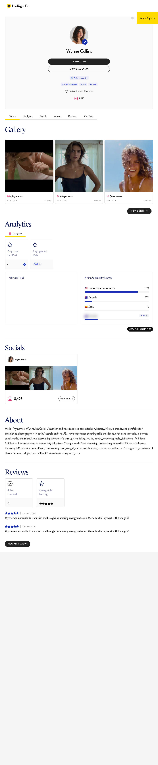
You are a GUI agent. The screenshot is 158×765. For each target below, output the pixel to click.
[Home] (18, 6)
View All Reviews (18, 543)
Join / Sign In (147, 18)
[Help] (132, 18)
